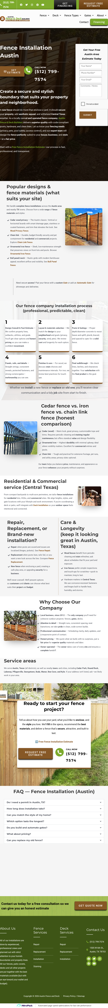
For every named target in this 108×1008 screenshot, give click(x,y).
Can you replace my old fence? (25, 840)
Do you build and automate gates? (27, 827)
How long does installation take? (26, 808)
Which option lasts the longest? (25, 821)
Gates (87, 15)
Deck (55, 15)
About (100, 15)
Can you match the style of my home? (29, 815)
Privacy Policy (69, 996)
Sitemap (81, 996)
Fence (43, 15)
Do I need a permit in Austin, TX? (26, 802)
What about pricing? (19, 834)
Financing (99, 21)
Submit (87, 115)
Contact (84, 21)
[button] (44, 15)
